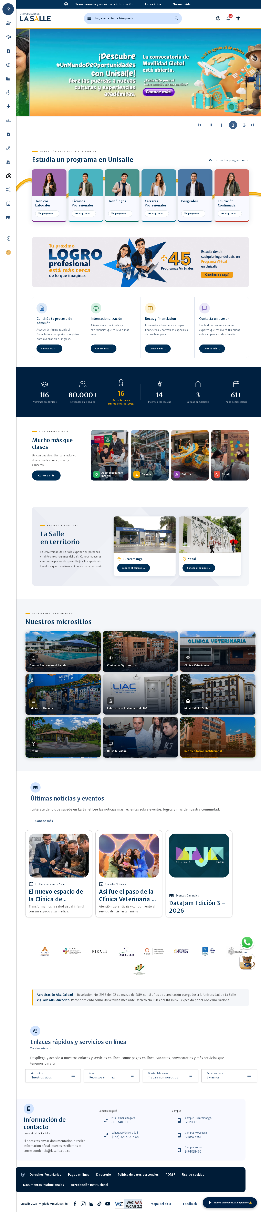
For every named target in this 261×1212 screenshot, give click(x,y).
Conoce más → (49, 348)
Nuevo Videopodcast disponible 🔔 (233, 1202)
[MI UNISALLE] (8, 252)
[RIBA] (99, 951)
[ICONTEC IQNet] (209, 951)
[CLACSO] (72, 951)
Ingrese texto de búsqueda (114, 18)
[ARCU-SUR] (127, 951)
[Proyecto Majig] (140, 969)
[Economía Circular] (181, 951)
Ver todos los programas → (229, 160)
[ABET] (154, 951)
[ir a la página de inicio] (35, 18)
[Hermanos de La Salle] (236, 951)
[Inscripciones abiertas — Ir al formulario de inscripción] (140, 262)
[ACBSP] (45, 951)
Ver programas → (47, 213)
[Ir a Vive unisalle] (8, 176)
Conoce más (46, 475)
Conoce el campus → (133, 567)
